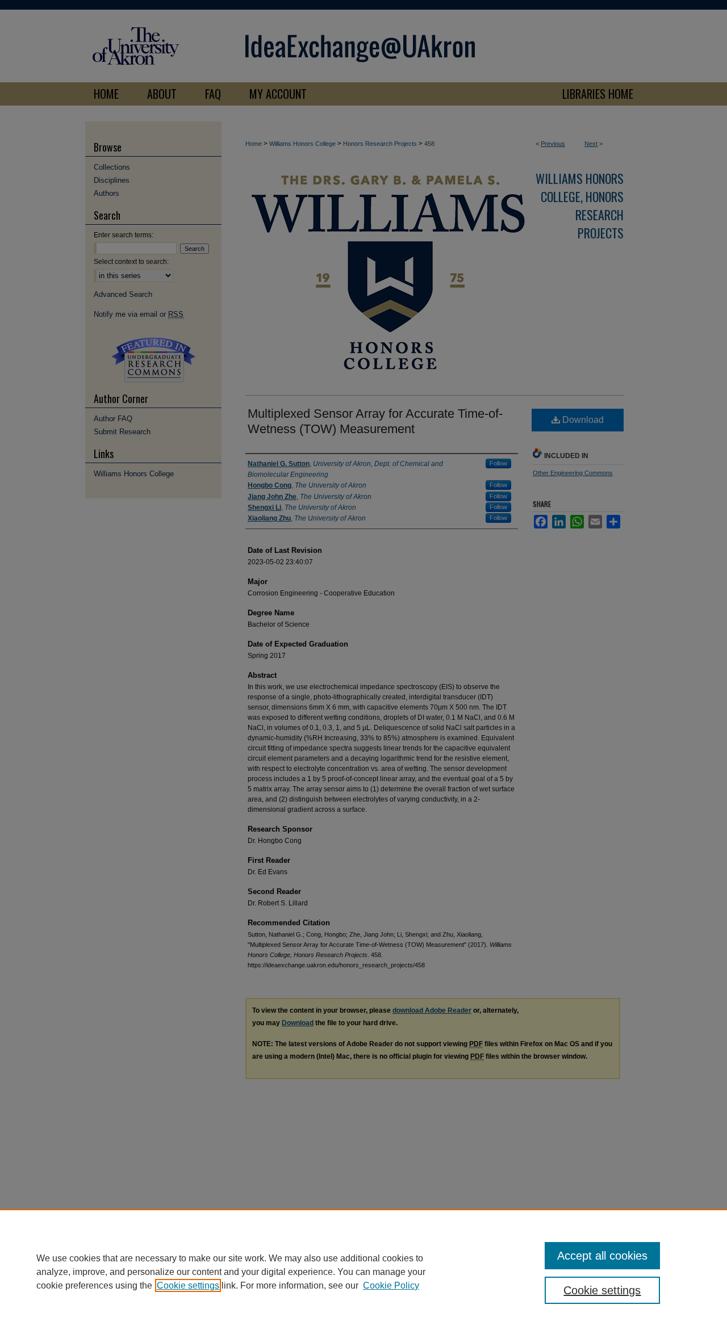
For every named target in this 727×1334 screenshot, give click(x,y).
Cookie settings (188, 1285)
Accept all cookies (602, 1255)
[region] (363, 1271)
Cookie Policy (391, 1285)
